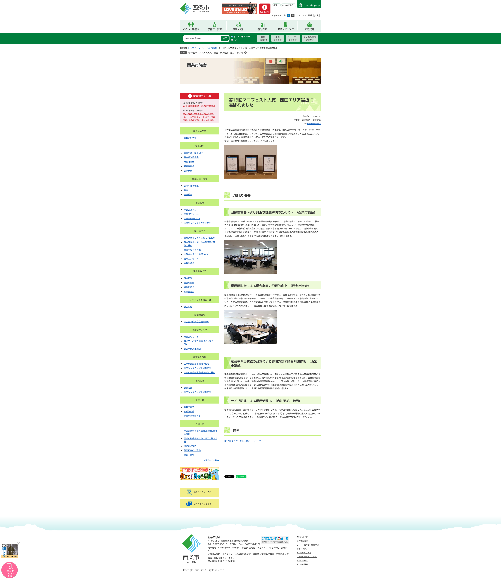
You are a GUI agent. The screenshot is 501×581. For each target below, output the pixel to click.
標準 (310, 15)
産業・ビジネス (286, 29)
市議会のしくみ (199, 330)
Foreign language (312, 5)
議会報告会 (189, 283)
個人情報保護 (302, 541)
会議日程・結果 (199, 179)
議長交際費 (189, 407)
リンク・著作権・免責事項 (308, 545)
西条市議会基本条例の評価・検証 (199, 372)
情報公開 (199, 400)
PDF (236, 40)
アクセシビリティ (304, 553)
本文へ (276, 5)
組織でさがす (277, 38)
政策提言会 (189, 292)
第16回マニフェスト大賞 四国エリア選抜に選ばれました (215, 53)
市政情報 (309, 29)
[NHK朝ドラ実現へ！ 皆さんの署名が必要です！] (9, 551)
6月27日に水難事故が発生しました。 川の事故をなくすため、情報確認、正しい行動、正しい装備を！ (199, 117)
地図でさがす (263, 38)
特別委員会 (189, 166)
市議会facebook (192, 218)
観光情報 (262, 29)
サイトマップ (302, 549)
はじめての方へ (289, 5)
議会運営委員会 (191, 157)
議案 (186, 190)
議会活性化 (199, 231)
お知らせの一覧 (210, 460)
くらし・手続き (191, 29)
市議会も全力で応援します (196, 254)
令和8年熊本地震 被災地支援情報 (199, 106)
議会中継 (188, 307)
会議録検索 (199, 315)
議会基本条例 (199, 357)
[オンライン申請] (9, 570)
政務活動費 (189, 411)
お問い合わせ (302, 560)
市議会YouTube (192, 214)
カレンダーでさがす (292, 38)
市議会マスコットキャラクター (198, 223)
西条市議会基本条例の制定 (196, 364)
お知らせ (199, 424)
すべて (237, 37)
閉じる (18, 543)
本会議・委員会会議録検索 (196, 322)
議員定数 (199, 381)
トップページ (194, 48)
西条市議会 (212, 48)
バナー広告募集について (307, 557)
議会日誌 (188, 278)
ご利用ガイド (302, 537)
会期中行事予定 (191, 186)
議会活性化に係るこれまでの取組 (199, 238)
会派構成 (188, 171)
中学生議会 (189, 263)
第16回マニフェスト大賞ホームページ (242, 441)
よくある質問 (302, 564)
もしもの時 (265, 12)
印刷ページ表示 (314, 124)
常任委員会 (189, 162)
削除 (245, 52)
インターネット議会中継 (199, 300)
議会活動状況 (199, 271)
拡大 (316, 15)
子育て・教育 (215, 29)
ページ (247, 37)
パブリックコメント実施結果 (197, 368)
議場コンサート (191, 259)
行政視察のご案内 (192, 450)
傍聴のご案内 (190, 446)
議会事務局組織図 (192, 349)
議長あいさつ (199, 131)
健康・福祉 (238, 29)
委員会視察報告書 (192, 416)
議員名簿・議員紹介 (193, 153)
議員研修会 (189, 287)
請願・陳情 (189, 455)
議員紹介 (199, 146)
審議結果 (188, 194)
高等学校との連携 (192, 250)
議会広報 (199, 203)
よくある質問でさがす (310, 38)
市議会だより (190, 210)
